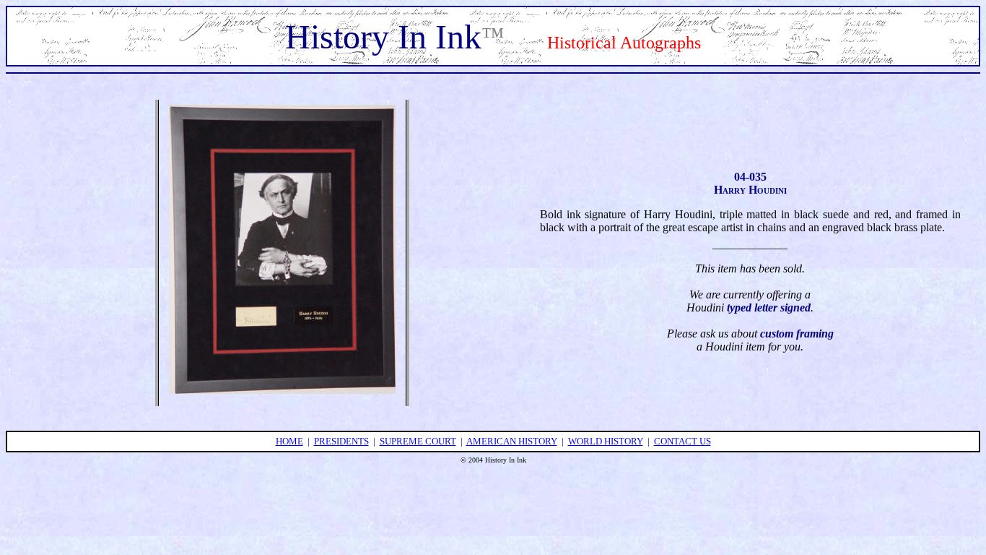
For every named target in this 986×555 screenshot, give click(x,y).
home (289, 441)
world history (605, 441)
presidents (341, 441)
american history (511, 441)
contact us (682, 441)
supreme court (418, 441)
